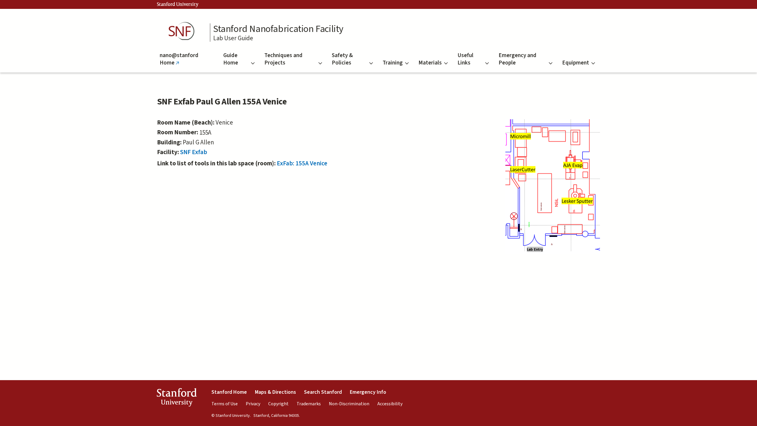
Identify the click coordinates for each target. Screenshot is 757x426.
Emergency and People (517, 59)
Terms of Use (224, 404)
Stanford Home (229, 392)
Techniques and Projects (283, 59)
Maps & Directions (275, 392)
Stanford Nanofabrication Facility (278, 29)
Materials (430, 63)
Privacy (253, 404)
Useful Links (465, 59)
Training (393, 63)
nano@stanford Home (179, 61)
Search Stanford (323, 392)
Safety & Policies (342, 59)
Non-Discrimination (349, 404)
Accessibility (389, 404)
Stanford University (178, 4)
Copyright (278, 404)
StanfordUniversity (177, 399)
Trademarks (309, 404)
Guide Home (230, 59)
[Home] (183, 31)
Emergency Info (368, 392)
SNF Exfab (193, 152)
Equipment (575, 63)
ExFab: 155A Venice (302, 163)
